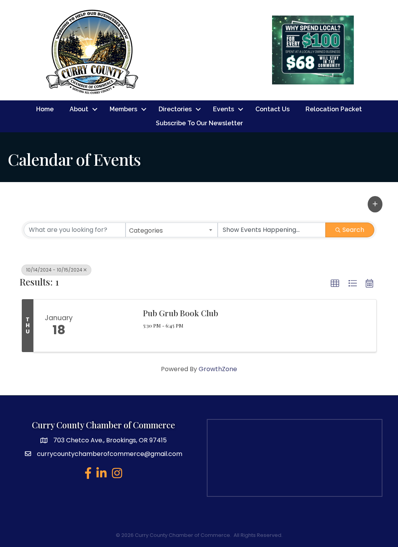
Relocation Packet (333, 109)
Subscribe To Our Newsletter (199, 123)
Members (123, 109)
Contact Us (272, 109)
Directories (175, 109)
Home (45, 109)
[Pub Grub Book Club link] (109, 325)
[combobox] (171, 230)
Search (353, 229)
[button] (375, 204)
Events (223, 109)
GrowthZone (218, 369)
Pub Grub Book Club (180, 312)
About (79, 109)
